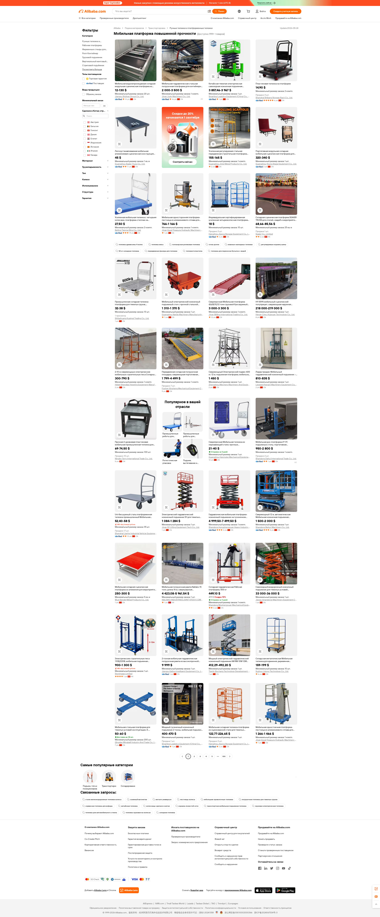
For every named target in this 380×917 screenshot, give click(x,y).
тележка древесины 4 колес (131, 244)
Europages (233, 903)
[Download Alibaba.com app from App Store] (263, 890)
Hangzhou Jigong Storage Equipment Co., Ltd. (229, 234)
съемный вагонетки (138, 799)
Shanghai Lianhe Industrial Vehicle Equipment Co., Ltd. (135, 533)
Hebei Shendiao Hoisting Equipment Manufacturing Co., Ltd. (135, 384)
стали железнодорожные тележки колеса (103, 799)
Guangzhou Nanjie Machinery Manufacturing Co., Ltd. (182, 314)
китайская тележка (129, 806)
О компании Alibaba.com (97, 827)
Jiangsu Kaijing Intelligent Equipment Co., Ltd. (182, 671)
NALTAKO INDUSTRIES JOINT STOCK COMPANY (182, 600)
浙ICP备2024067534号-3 (265, 912)
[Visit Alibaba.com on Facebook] (260, 868)
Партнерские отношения (270, 856)
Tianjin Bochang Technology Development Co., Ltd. (229, 671)
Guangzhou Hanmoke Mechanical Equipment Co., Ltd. (229, 457)
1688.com (159, 903)
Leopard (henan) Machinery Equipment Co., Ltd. (276, 384)
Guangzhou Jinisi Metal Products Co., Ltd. (228, 164)
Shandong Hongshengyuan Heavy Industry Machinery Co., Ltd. (229, 527)
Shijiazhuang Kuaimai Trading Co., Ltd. (132, 318)
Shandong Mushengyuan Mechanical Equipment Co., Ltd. (229, 605)
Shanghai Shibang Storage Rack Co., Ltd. (274, 97)
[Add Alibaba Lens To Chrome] (129, 890)
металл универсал (163, 799)
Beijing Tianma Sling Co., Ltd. (128, 230)
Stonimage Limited (123, 673)
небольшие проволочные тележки (218, 799)
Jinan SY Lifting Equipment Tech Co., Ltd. (181, 527)
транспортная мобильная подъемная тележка (226, 806)
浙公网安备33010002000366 (238, 912)
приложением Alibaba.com (238, 890)
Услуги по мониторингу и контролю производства (145, 859)
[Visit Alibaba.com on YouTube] (283, 868)
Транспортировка (156, 28)
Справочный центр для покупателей (232, 833)
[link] (376, 889)
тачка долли (214, 244)
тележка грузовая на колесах (138, 813)
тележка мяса (157, 244)
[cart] (249, 12)
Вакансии (89, 850)
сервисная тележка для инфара (99, 806)
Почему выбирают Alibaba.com (99, 833)
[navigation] (95, 392)
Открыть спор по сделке (226, 844)
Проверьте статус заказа (270, 844)
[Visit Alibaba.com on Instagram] (277, 868)
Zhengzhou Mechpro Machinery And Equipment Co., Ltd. (229, 384)
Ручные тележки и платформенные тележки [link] (191, 28)
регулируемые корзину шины (273, 244)
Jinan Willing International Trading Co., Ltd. (228, 314)
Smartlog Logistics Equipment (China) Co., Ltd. (229, 96)
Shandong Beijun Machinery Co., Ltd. (272, 527)
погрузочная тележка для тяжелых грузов (259, 799)
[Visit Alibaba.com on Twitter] (271, 868)
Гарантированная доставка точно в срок (144, 846)
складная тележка (167, 813)
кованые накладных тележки (240, 244)
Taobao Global (202, 903)
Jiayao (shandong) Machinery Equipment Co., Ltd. (276, 600)
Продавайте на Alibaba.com (271, 833)
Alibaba (117, 28)
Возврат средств (223, 850)
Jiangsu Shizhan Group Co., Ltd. (129, 96)
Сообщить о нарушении (226, 864)
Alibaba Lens (100, 890)
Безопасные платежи (138, 833)
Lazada (190, 903)
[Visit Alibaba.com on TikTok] (289, 868)
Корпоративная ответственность (101, 844)
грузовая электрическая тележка (269, 806)
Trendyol (222, 903)
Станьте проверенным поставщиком (275, 850)
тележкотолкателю (194, 251)
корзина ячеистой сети (188, 806)
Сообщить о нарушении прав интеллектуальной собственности (231, 857)
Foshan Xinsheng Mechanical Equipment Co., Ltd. (182, 388)
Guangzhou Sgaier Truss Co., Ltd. (130, 164)
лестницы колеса (187, 799)
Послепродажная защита (140, 853)
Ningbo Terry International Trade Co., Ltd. (133, 458)
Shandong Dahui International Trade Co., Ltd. (276, 458)
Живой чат (220, 839)
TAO (213, 903)
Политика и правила (137, 867)
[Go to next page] (229, 756)
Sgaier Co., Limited (264, 234)
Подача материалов (134, 28)
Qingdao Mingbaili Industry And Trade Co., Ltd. (135, 742)
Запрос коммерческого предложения (189, 842)
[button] (209, 11)
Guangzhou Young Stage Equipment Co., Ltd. (276, 164)
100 (223, 756)
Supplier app (196, 890)
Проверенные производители (185, 836)
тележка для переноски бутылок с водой (228, 251)
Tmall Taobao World (175, 903)
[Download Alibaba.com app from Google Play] (285, 890)
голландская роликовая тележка (186, 244)
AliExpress (147, 903)
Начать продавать (266, 839)
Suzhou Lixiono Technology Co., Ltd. (272, 671)
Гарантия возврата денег (140, 839)
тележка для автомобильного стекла (101, 813)
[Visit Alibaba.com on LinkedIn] (265, 868)
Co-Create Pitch (92, 839)
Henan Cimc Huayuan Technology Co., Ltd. (275, 314)
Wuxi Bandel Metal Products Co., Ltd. (132, 600)
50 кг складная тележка (129, 251)
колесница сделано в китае (158, 806)
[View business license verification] (216, 912)
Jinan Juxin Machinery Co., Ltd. (176, 96)
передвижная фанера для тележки (162, 251)
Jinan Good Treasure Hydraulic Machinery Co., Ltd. (182, 230)
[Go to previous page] (182, 756)
